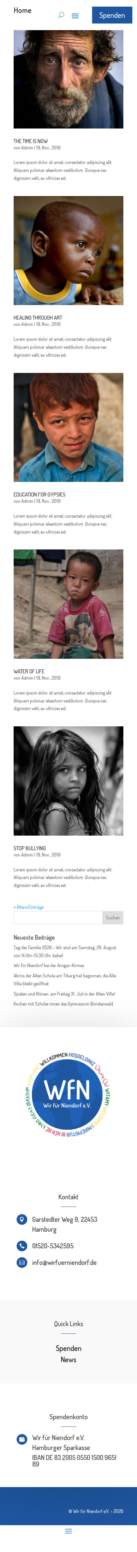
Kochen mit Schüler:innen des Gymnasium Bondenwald (63, 1004)
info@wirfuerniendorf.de (64, 1262)
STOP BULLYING (30, 848)
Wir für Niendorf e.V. (91, 1511)
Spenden (112, 15)
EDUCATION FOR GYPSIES (40, 494)
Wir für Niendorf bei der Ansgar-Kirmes (49, 965)
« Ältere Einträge (29, 907)
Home (23, 10)
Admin (27, 147)
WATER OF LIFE (29, 671)
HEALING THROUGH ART (38, 317)
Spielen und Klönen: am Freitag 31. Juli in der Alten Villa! (64, 994)
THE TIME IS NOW (31, 141)
